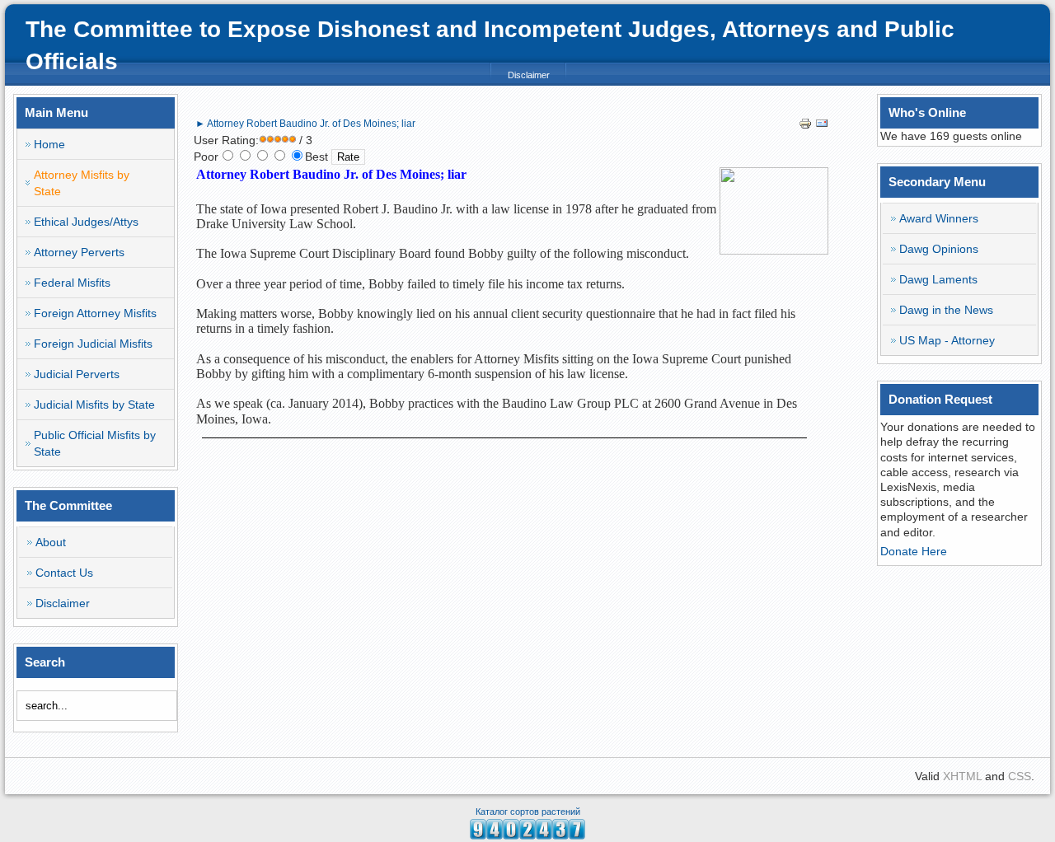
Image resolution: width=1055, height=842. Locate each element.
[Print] (805, 126)
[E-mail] (821, 126)
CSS (1019, 776)
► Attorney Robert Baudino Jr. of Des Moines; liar (305, 123)
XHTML (962, 776)
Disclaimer (529, 75)
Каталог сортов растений (528, 811)
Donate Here (913, 551)
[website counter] (527, 835)
